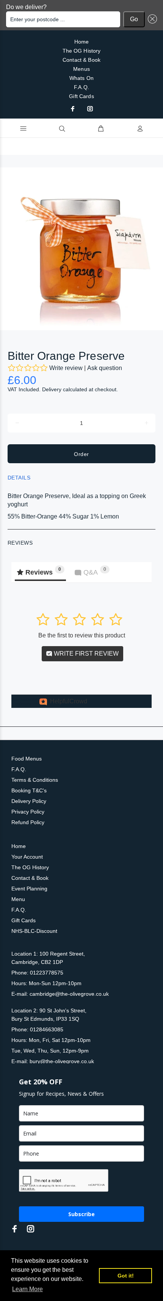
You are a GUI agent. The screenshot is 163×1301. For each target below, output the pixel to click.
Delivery (51, 389)
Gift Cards (81, 96)
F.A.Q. (81, 87)
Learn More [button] (27, 1289)
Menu (18, 899)
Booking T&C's (29, 790)
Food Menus (26, 759)
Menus (81, 69)
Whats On (81, 78)
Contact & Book (81, 60)
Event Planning (29, 889)
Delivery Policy (28, 801)
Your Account (27, 857)
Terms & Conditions (34, 780)
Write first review (85, 653)
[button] (151, 19)
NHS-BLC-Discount (34, 931)
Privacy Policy (27, 812)
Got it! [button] (126, 1276)
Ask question (104, 368)
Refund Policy (27, 822)
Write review (66, 368)
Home (81, 42)
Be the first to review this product (81, 635)
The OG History (82, 51)
